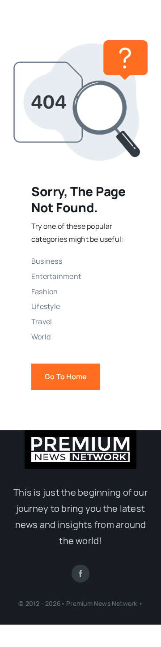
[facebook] (80, 574)
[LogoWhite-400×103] (80, 441)
